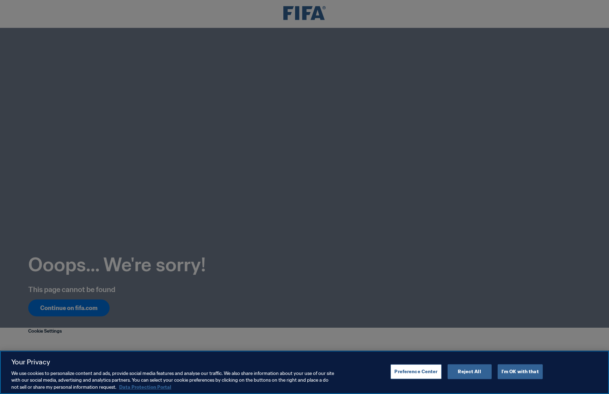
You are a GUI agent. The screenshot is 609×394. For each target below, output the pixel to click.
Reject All (469, 372)
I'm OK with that (520, 372)
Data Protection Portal (145, 387)
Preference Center (415, 372)
